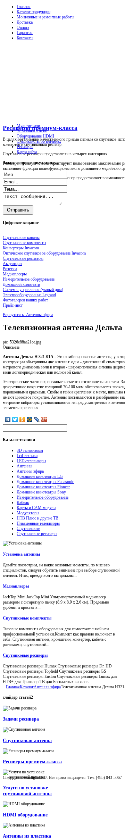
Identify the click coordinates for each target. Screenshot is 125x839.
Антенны (24, 466)
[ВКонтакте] (7, 419)
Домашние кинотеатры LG (40, 476)
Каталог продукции (33, 11)
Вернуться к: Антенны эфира (28, 314)
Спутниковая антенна (27, 740)
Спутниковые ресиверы (37, 533)
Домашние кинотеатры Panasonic (45, 481)
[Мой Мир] (29, 419)
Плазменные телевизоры (38, 523)
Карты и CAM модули (36, 507)
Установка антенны (21, 554)
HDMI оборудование (25, 814)
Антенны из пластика (27, 836)
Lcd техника (27, 455)
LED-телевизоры (31, 460)
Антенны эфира (30, 471)
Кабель (23, 502)
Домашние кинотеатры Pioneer (43, 486)
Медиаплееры (16, 586)
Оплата (23, 27)
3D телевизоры (30, 450)
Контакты (25, 37)
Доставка (25, 22)
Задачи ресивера (21, 719)
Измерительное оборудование (42, 497)
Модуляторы (28, 512)
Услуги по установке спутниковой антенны (27, 790)
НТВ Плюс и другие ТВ (37, 518)
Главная (24, 6)
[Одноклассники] (22, 419)
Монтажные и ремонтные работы (45, 17)
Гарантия (25, 32)
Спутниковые (28, 528)
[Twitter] (15, 419)
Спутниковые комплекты (27, 618)
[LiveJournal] (37, 419)
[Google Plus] (44, 419)
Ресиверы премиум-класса (40, 127)
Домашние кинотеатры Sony (41, 492)
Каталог (27, 686)
